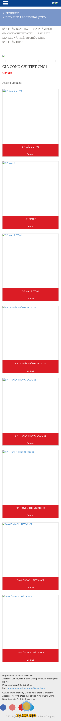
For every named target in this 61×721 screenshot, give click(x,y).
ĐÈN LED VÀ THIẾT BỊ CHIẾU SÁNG (23, 37)
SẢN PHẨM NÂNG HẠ (15, 29)
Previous (27, 64)
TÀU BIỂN (44, 33)
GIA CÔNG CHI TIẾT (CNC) (17, 33)
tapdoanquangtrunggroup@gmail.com (26, 688)
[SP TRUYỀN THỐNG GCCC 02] (30, 333)
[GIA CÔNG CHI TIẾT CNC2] (30, 550)
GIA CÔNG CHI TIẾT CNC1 (30, 652)
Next (34, 64)
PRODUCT (12, 13)
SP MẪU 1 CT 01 (30, 291)
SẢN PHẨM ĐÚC (42, 29)
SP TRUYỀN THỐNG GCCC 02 (30, 363)
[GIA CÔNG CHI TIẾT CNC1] (30, 622)
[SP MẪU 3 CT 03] (30, 116)
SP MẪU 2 (30, 219)
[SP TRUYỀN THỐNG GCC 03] (30, 477)
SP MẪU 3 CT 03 (30, 147)
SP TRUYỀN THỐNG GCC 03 (30, 508)
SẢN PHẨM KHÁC (12, 42)
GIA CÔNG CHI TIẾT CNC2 (30, 580)
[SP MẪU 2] (30, 188)
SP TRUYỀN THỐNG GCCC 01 (30, 436)
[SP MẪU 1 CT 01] (30, 261)
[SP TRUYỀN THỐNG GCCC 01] (30, 405)
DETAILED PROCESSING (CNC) (25, 17)
